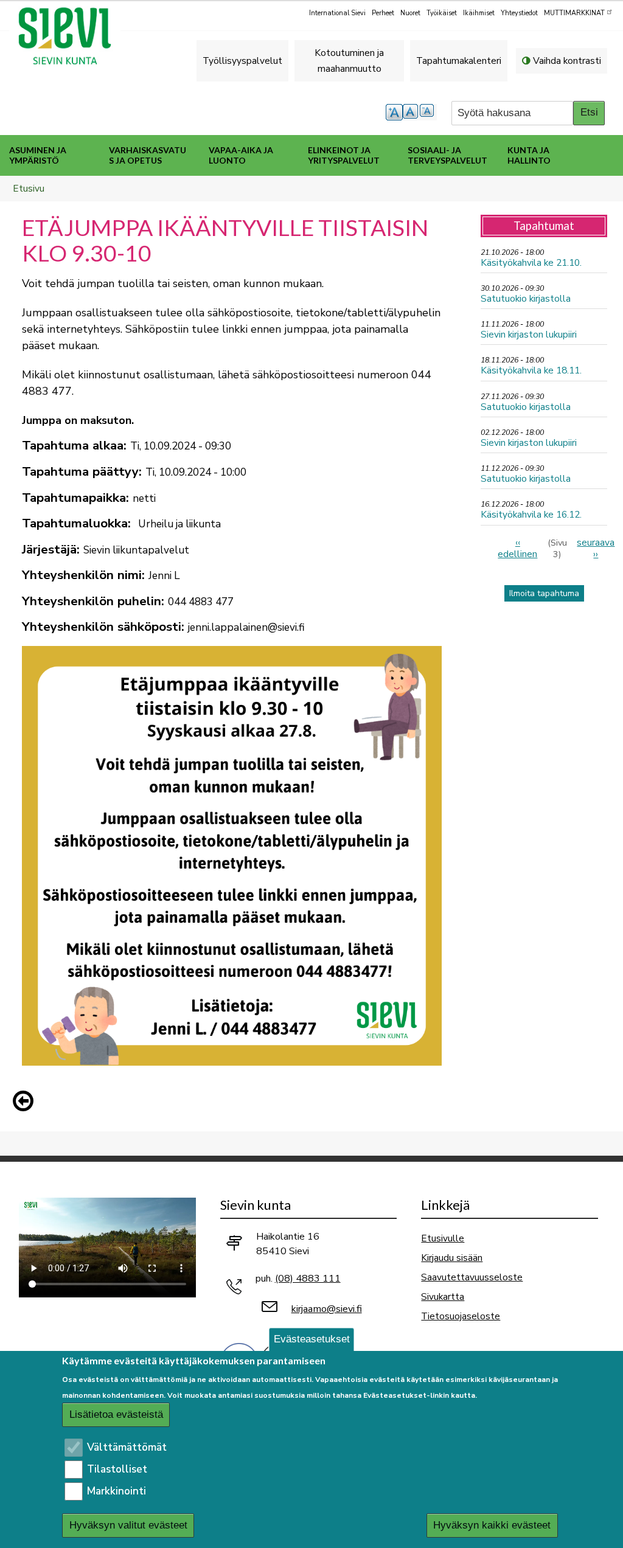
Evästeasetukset (312, 1339)
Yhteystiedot (519, 13)
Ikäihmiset (479, 13)
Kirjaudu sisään (451, 1257)
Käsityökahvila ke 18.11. (531, 370)
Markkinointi (116, 1491)
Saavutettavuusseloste (472, 1277)
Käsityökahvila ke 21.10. (531, 262)
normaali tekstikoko (411, 112)
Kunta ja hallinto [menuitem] (529, 155)
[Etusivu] (70, 36)
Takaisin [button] (26, 1103)
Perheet (383, 13)
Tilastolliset (117, 1469)
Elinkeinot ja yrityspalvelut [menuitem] (344, 155)
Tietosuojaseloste (460, 1316)
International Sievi (337, 13)
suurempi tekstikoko (394, 112)
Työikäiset (441, 13)
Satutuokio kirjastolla (526, 298)
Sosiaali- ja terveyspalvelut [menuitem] (447, 155)
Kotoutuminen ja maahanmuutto (349, 60)
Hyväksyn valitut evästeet (128, 1525)
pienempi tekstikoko (428, 112)
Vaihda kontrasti (567, 60)
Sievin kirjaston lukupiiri (529, 334)
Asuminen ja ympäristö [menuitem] (37, 155)
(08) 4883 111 (308, 1278)
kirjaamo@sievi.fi (326, 1309)
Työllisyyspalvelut (242, 60)
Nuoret (410, 13)
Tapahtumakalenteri (458, 60)
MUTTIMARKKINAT (574, 13)
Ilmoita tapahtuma (544, 593)
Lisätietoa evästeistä (116, 1414)
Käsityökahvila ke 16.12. (531, 514)
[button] (26, 1101)
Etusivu (28, 188)
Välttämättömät (127, 1447)
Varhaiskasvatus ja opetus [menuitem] (147, 155)
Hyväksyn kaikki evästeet (492, 1525)
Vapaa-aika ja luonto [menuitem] (241, 155)
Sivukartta (442, 1296)
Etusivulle (442, 1238)
